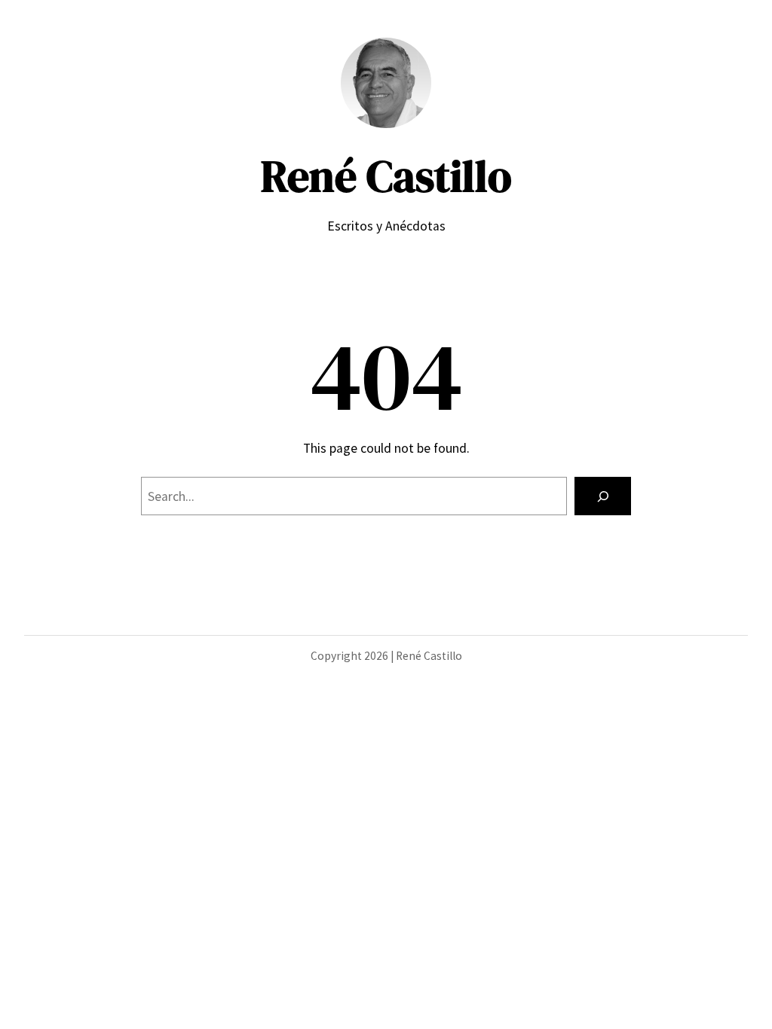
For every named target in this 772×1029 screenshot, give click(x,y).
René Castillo (386, 176)
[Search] (602, 496)
